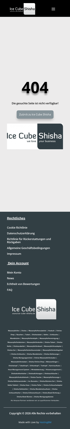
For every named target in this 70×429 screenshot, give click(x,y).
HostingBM (45, 422)
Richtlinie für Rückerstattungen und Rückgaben (29, 241)
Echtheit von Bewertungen (23, 284)
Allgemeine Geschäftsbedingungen (28, 248)
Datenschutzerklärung (21, 233)
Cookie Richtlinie (17, 227)
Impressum (14, 254)
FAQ (9, 290)
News (10, 278)
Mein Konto (14, 272)
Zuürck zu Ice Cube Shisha (35, 114)
